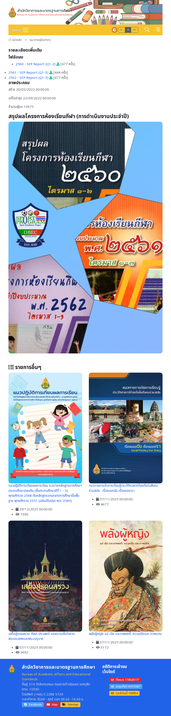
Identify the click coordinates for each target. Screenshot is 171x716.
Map (55, 704)
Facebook (35, 704)
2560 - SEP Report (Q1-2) (36, 64)
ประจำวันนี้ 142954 (127, 693)
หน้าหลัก (17, 40)
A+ (134, 29)
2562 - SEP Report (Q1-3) (28, 77)
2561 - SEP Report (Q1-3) (28, 72)
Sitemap (72, 704)
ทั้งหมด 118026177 (127, 680)
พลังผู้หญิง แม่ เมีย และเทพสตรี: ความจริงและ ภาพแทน (125, 634)
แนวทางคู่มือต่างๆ (40, 40)
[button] (147, 30)
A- (121, 29)
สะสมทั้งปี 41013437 (128, 686)
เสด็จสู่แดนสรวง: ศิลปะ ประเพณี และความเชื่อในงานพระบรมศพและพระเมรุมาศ (41, 636)
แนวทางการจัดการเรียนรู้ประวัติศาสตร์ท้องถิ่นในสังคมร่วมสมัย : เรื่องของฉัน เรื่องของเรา (123, 488)
